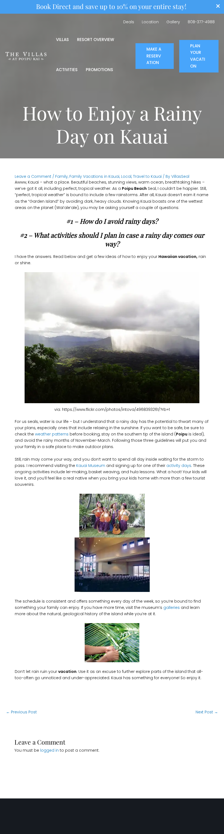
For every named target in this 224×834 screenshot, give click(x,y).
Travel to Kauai (147, 176)
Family (61, 176)
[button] (154, 56)
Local (126, 176)
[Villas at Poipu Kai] (25, 56)
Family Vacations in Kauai (94, 176)
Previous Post (21, 712)
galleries (172, 607)
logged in (49, 750)
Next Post (207, 712)
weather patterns (52, 434)
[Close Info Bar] (218, 7)
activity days (178, 465)
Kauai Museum (90, 465)
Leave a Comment (33, 176)
